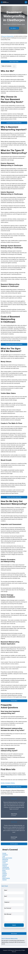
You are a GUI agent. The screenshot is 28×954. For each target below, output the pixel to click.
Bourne (4, 876)
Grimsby (3, 783)
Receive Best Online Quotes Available (14, 344)
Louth (3, 856)
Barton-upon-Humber (7, 857)
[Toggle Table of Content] (13, 66)
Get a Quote (13, 28)
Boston (4, 870)
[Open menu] (26, 2)
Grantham (4, 873)
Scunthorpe (5, 861)
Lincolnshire (5, 864)
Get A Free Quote (14, 843)
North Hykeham (6, 868)
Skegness (4, 865)
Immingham (7, 783)
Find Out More (14, 700)
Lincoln (4, 862)
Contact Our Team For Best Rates (14, 122)
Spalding (4, 875)
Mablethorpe (5, 859)
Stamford (4, 879)
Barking (13, 783)
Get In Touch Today (14, 61)
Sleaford (4, 871)
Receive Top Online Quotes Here (14, 497)
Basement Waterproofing (7, 36)
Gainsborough (5, 867)
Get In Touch (14, 933)
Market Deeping (6, 878)
